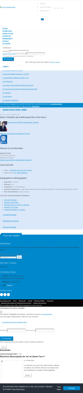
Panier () (6, 66)
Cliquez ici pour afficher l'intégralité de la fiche (15, 134)
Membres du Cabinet (11, 221)
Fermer (27, 375)
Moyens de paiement (39, 303)
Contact (5, 41)
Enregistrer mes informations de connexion (19, 56)
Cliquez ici (10, 285)
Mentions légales (39, 301)
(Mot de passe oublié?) (9, 54)
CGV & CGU (50, 301)
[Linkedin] (61, 6)
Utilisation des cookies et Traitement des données (16, 303)
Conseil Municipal (9, 215)
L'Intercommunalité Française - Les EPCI (16, 74)
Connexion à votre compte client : (14, 322)
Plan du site (22, 301)
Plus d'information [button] (18, 389)
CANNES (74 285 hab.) (11, 202)
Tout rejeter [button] (59, 388)
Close (3, 347)
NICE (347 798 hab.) (10, 200)
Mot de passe (21, 54)
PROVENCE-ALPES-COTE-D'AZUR (21, 170)
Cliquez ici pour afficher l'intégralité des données (23, 122)
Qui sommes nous (5, 301)
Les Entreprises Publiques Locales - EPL (16, 78)
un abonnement (47, 314)
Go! (19, 257)
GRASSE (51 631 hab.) (11, 207)
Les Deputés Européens (10, 100)
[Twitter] (58, 6)
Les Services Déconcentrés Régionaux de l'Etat (18, 85)
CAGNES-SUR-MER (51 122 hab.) (14, 210)
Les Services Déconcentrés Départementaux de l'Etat (20, 89)
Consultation (7, 33)
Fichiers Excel (7, 31)
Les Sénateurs (7, 96)
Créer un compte (45, 7)
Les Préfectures (8, 81)
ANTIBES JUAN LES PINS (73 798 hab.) (16, 205)
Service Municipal (9, 227)
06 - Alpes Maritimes (20, 173)
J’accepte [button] (71, 388)
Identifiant (6, 51)
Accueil (5, 28)
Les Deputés (7, 93)
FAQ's (15, 301)
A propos (43, 3)
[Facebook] (54, 6)
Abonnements (7, 38)
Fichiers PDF (6, 36)
